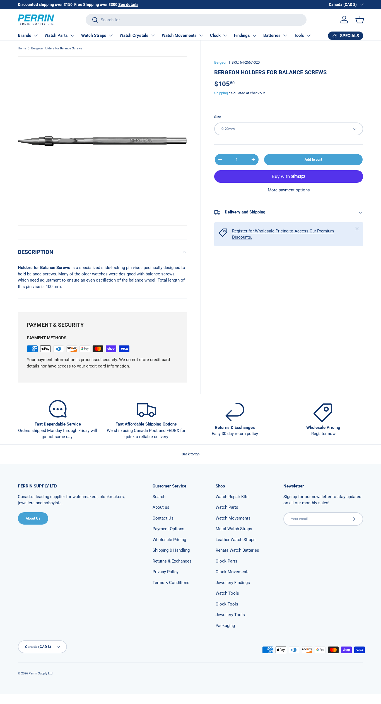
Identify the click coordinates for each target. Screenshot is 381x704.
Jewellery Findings (233, 582)
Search (159, 496)
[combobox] (196, 20)
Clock (215, 35)
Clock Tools (227, 604)
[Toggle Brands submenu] (35, 35)
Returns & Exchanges (172, 561)
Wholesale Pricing (169, 539)
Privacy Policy (166, 571)
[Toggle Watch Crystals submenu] (152, 35)
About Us (33, 518)
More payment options (289, 190)
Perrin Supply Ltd (40, 673)
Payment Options (168, 528)
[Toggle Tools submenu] (308, 35)
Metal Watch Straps (234, 528)
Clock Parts (226, 561)
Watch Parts (56, 35)
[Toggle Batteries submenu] (285, 35)
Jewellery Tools (230, 614)
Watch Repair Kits (232, 496)
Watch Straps (93, 35)
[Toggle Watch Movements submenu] (201, 35)
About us (161, 507)
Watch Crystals (134, 35)
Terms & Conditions (171, 582)
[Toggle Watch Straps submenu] (110, 35)
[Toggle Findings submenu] (254, 35)
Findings (242, 35)
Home (22, 48)
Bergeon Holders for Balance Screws (56, 48)
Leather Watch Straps (235, 539)
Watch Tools (227, 593)
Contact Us (163, 518)
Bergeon (220, 62)
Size (217, 117)
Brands (24, 35)
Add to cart (313, 159)
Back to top (190, 454)
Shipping (221, 93)
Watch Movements (179, 35)
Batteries (272, 35)
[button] (360, 19)
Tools (299, 35)
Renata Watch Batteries (237, 550)
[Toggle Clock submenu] (225, 35)
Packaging (225, 625)
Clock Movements (233, 571)
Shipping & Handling (171, 550)
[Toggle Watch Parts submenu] (72, 35)
